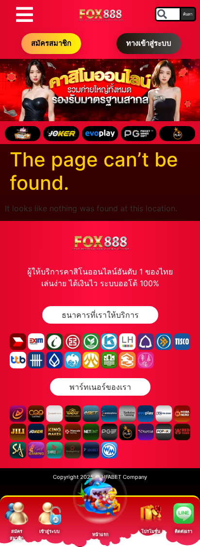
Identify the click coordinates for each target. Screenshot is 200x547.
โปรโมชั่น (150, 531)
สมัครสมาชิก (51, 43)
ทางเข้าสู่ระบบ (148, 43)
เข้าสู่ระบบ (49, 531)
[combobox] (168, 14)
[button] (100, 315)
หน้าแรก (100, 538)
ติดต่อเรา (183, 531)
